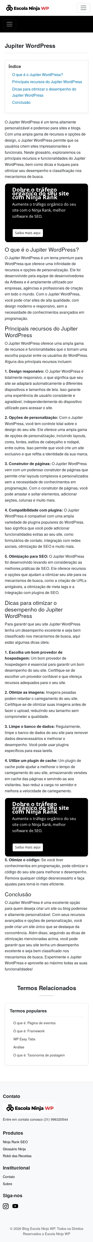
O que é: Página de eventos (34, 1022)
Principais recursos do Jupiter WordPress (47, 81)
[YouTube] (15, 1206)
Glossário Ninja (14, 1148)
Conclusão (21, 102)
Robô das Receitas (17, 1155)
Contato (9, 1176)
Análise (18, 1047)
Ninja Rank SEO (15, 1141)
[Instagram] (6, 1206)
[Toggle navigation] (83, 8)
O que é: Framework (29, 1031)
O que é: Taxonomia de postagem (39, 1055)
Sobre (7, 1183)
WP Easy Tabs (24, 1039)
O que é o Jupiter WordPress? (37, 74)
